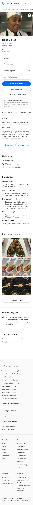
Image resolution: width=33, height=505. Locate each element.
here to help (14, 322)
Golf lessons (21, 452)
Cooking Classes (13, 9)
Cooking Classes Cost (8, 426)
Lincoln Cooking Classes (8, 395)
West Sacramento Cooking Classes (12, 371)
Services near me (7, 483)
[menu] (3, 3)
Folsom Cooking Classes (8, 389)
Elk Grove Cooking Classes (9, 380)
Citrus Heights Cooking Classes (10, 383)
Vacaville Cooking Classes (9, 398)
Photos (17, 112)
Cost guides (5, 480)
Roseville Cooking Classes (9, 386)
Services (25, 500)
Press (4, 452)
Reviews (23, 112)
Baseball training (22, 465)
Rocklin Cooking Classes (8, 392)
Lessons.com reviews (23, 485)
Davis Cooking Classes (8, 377)
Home (4, 9)
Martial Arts (20, 468)
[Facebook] (16, 502)
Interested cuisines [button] (10, 77)
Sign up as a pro (21, 477)
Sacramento (24, 9)
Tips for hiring (6, 477)
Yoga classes (21, 471)
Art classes (20, 461)
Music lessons (21, 443)
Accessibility (16, 500)
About (4, 112)
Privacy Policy (6, 500)
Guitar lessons (21, 455)
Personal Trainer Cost (7, 429)
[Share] (29, 15)
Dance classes (21, 458)
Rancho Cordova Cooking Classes (11, 374)
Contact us (5, 455)
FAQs (30, 112)
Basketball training (22, 449)
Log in (4, 446)
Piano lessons (21, 446)
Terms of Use (20, 498)
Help (3, 458)
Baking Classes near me (8, 416)
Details (10, 112)
